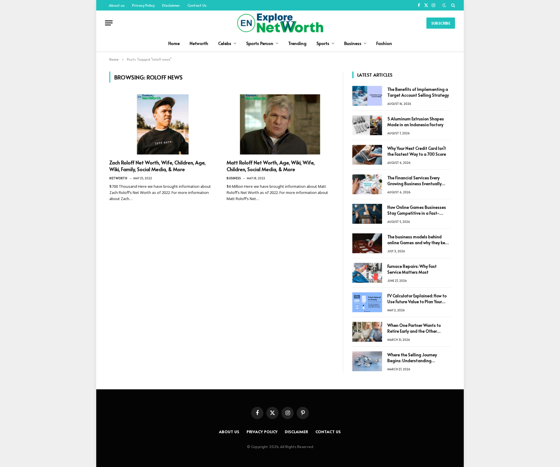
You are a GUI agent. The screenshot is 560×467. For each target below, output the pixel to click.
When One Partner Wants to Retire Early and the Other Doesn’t (414, 328)
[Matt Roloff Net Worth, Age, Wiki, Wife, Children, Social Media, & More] (280, 124)
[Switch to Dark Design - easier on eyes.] (444, 5)
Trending (297, 43)
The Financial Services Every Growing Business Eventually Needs (414, 181)
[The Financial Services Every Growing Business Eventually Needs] (367, 184)
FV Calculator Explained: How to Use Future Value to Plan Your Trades (417, 299)
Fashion (384, 43)
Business (352, 43)
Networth (199, 43)
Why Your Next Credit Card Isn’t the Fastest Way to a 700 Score (416, 151)
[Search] (452, 5)
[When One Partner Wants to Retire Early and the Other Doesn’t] (367, 332)
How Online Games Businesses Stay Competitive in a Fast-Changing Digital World (416, 210)
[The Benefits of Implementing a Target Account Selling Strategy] (367, 96)
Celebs (224, 43)
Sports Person (259, 43)
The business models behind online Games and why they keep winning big (418, 240)
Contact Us (197, 5)
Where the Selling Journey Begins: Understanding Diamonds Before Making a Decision (413, 358)
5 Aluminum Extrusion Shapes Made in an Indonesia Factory (415, 121)
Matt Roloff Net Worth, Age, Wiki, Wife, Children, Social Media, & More (271, 166)
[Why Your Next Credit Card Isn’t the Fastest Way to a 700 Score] (367, 155)
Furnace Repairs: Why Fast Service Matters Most (412, 269)
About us (117, 5)
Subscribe (440, 23)
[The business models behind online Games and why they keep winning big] (367, 243)
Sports (322, 43)
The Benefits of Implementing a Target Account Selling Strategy (418, 92)
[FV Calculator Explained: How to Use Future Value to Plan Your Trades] (367, 302)
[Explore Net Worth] (280, 23)
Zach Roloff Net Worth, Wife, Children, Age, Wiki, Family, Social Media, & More (157, 166)
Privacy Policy (143, 5)
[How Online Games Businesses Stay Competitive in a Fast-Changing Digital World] (367, 214)
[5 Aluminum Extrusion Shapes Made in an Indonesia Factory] (367, 125)
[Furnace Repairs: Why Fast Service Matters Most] (367, 273)
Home (174, 43)
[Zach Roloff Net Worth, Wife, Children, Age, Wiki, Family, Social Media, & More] (162, 124)
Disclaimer (171, 5)
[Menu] (109, 22)
